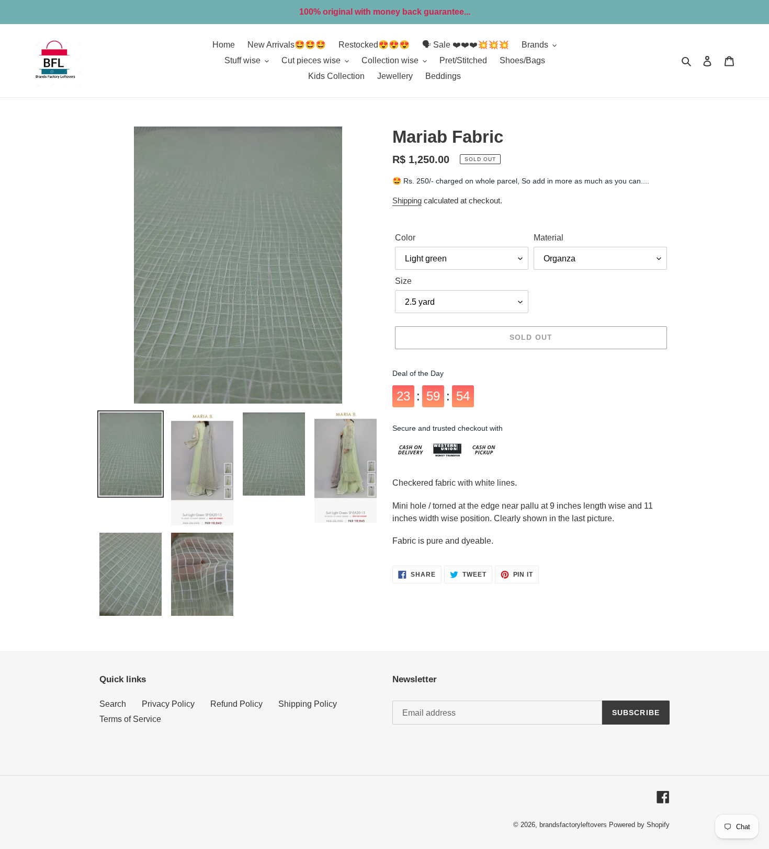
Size (403, 281)
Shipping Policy (307, 703)
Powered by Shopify (639, 825)
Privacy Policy (168, 703)
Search (112, 703)
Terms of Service (130, 719)
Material (548, 237)
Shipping (407, 200)
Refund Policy (236, 703)
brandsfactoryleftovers (573, 825)
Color (405, 237)
